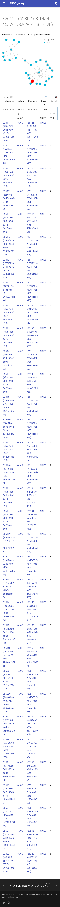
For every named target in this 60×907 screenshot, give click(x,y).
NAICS (20, 118)
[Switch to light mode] (56, 3)
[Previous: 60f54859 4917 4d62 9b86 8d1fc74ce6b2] (4, 886)
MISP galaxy (50, 894)
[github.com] (9, 902)
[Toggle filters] (45, 96)
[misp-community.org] (4, 902)
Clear (21, 109)
